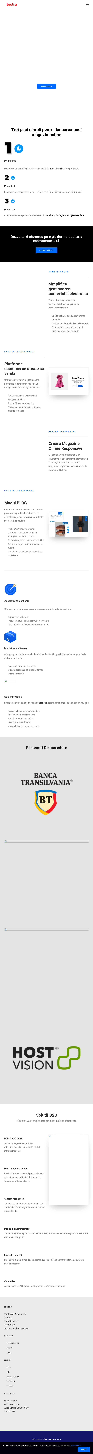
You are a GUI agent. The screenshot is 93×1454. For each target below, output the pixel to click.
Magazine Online (13, 1377)
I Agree (83, 1449)
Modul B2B (9, 1324)
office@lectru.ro (12, 1404)
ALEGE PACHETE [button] (46, 250)
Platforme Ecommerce (15, 1314)
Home (9, 1367)
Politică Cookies (13, 1343)
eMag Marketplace (75, 215)
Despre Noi (11, 1381)
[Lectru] (11, 4)
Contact (10, 1386)
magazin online (57, 168)
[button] (87, 4)
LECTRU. (40, 1439)
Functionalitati (11, 1321)
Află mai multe (76, 1445)
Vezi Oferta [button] (46, 86)
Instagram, (60, 215)
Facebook (50, 215)
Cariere (9, 1348)
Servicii (9, 1352)
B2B (8, 1372)
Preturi (8, 1317)
